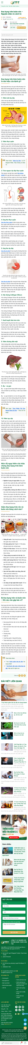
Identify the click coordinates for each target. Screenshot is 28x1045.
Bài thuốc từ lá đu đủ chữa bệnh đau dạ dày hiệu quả (20, 724)
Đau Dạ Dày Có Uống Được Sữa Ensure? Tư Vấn (18, 871)
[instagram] (16, 1010)
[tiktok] (19, 1010)
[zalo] (19, 1007)
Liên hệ (4, 987)
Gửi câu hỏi (14, 932)
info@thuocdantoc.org (6, 972)
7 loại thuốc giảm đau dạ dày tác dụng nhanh (14, 702)
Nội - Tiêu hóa (9, 6)
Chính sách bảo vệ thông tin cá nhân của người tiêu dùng (21, 984)
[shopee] (23, 1010)
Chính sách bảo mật (21, 979)
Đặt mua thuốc (6, 983)
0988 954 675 (7, 1024)
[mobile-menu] (2, 2)
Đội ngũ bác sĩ (5, 980)
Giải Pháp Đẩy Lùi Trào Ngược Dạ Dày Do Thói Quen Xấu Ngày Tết (20, 746)
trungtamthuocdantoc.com (9, 971)
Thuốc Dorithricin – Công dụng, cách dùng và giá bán (19, 879)
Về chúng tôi (5, 978)
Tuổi (4, 909)
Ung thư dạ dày (5, 251)
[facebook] (16, 1007)
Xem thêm (12, 27)
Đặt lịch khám (22, 27)
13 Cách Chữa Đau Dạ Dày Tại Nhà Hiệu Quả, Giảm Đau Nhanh (20, 803)
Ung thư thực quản (6, 222)
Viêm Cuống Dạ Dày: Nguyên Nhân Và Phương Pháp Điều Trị (20, 760)
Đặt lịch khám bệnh (7, 985)
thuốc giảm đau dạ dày (16, 661)
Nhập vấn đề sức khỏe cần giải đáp (11, 922)
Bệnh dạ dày (16, 6)
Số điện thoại (6, 915)
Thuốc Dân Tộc (9, 19)
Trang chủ (3, 6)
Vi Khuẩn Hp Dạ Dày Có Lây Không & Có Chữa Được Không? (20, 789)
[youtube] (23, 1007)
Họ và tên (5, 903)
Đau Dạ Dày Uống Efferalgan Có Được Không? (19, 774)
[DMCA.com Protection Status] (17, 1014)
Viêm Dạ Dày (17, 160)
